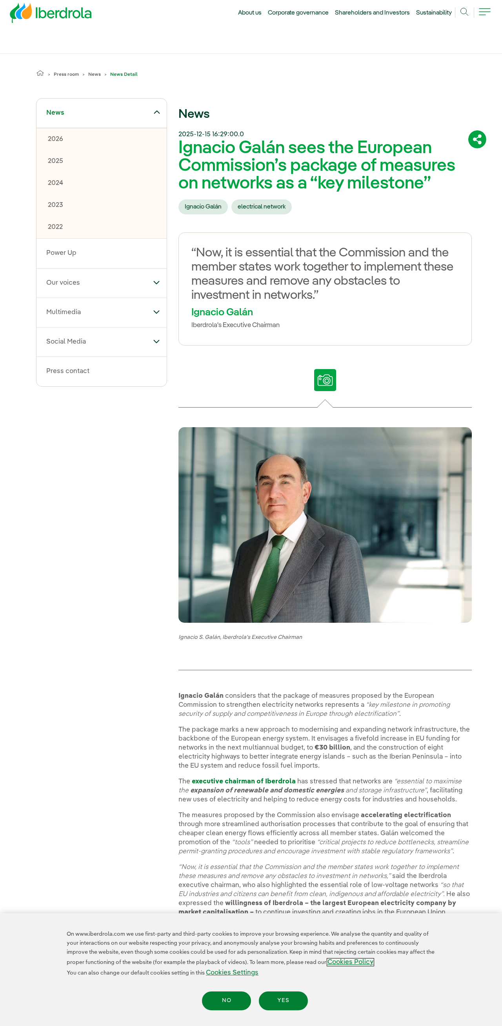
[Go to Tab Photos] (325, 380)
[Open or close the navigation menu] (484, 16)
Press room (66, 74)
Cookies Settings (232, 972)
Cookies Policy (350, 962)
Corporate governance (298, 13)
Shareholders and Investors (372, 13)
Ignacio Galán (203, 207)
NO (226, 1001)
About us (250, 13)
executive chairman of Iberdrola (244, 781)
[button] (156, 112)
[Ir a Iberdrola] (40, 15)
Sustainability (434, 13)
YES (283, 1001)
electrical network (262, 207)
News (94, 74)
